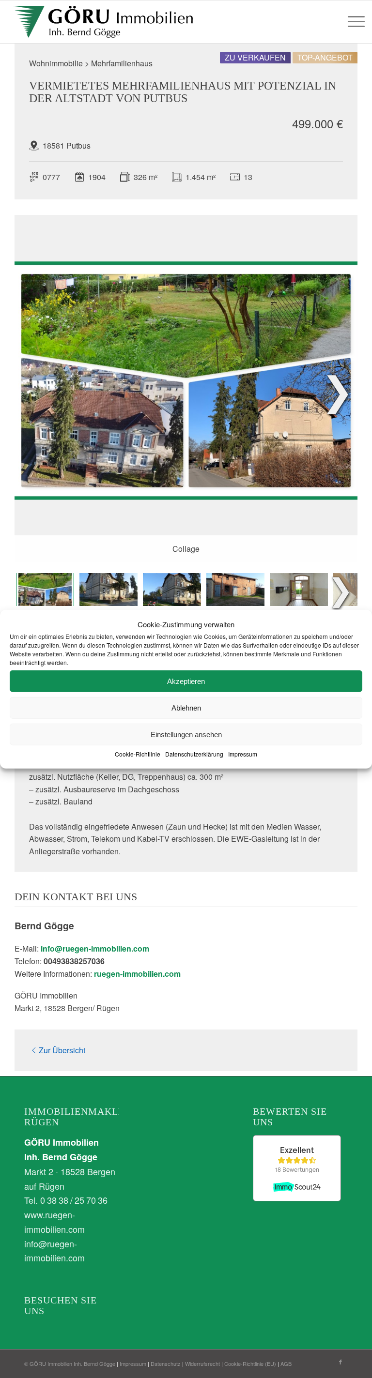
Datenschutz (166, 1363)
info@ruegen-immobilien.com (95, 948)
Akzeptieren (186, 681)
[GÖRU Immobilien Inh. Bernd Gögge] (102, 21)
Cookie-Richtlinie (137, 754)
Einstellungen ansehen (186, 734)
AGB (286, 1363)
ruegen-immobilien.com (137, 973)
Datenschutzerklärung (194, 754)
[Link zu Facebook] (340, 1361)
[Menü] (354, 21)
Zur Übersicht (62, 1050)
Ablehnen (186, 708)
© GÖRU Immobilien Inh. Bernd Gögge (69, 1363)
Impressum (242, 754)
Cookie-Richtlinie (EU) (250, 1363)
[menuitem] (354, 21)
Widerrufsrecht (202, 1363)
